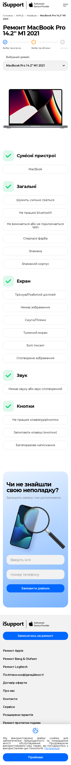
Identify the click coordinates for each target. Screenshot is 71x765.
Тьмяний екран (35, 332)
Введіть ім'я (21, 560)
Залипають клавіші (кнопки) (35, 432)
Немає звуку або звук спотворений (35, 389)
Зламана (35, 251)
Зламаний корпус (35, 264)
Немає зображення (35, 307)
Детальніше (52, 748)
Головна (8, 15)
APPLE (20, 15)
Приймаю (35, 757)
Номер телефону (25, 574)
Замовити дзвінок (35, 588)
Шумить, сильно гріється (35, 200)
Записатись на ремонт (35, 636)
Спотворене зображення (35, 358)
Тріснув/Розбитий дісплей (35, 294)
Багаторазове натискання (35, 445)
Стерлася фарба (35, 238)
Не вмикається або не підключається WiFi (35, 225)
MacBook (32, 15)
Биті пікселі (35, 345)
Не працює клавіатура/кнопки (35, 419)
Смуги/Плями (35, 320)
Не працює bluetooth (35, 212)
